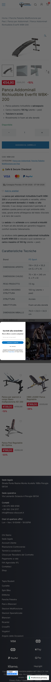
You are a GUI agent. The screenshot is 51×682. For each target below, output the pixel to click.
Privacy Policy (11, 351)
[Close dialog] (49, 323)
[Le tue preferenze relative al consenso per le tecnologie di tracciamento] (38, 677)
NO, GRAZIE (13, 346)
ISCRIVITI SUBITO (12, 342)
